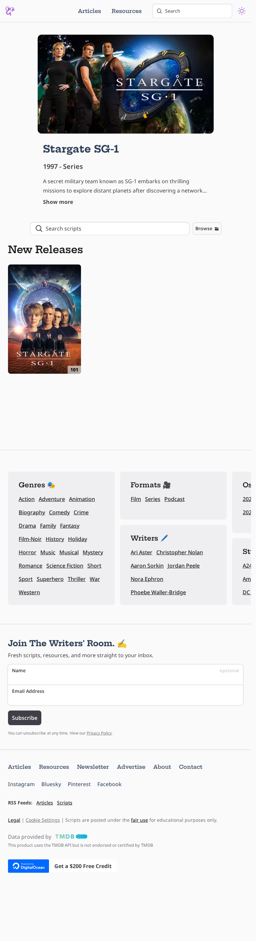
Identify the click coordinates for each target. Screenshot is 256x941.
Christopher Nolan (179, 552)
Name (125, 670)
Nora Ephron (147, 579)
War (95, 579)
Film (136, 499)
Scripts (64, 802)
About (162, 766)
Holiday (77, 539)
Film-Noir (30, 539)
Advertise (131, 766)
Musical (69, 552)
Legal (14, 820)
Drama (27, 525)
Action (27, 499)
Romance (30, 565)
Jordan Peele (184, 565)
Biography (32, 512)
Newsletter (93, 766)
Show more (58, 202)
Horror (27, 552)
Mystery (93, 552)
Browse (203, 228)
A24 (247, 565)
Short (94, 565)
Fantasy (69, 525)
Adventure (52, 499)
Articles (89, 11)
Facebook (109, 784)
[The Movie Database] (70, 836)
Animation (82, 499)
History (55, 539)
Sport (26, 579)
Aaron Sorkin (147, 565)
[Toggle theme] (241, 11)
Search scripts (63, 228)
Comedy (59, 512)
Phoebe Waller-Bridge (158, 592)
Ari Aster (141, 552)
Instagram (21, 784)
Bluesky (51, 784)
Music (47, 552)
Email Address (28, 691)
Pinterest (79, 784)
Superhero (50, 579)
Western (29, 592)
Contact (190, 766)
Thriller (77, 579)
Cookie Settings (43, 820)
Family (48, 525)
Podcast (174, 499)
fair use (139, 820)
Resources (127, 11)
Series (152, 499)
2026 (249, 499)
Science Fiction (64, 565)
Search (172, 11)
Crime (81, 512)
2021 (249, 512)
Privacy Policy (99, 733)
